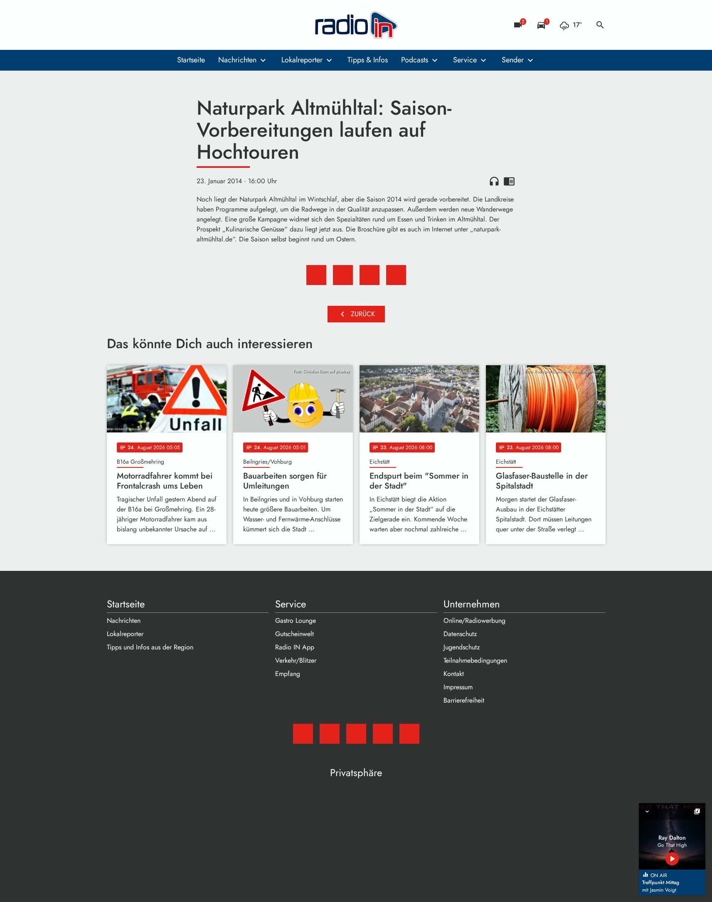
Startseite (191, 59)
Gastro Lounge (295, 620)
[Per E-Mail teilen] (396, 275)
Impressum (458, 687)
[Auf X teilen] (343, 275)
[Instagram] (148, 25)
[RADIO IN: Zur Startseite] (356, 25)
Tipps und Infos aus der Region (150, 647)
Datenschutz (460, 634)
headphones (494, 181)
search (600, 25)
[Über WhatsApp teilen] (369, 275)
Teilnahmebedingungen (475, 660)
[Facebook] (131, 25)
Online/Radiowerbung (474, 620)
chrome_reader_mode (509, 181)
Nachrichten (237, 59)
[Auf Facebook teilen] (316, 275)
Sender (513, 59)
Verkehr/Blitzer (295, 660)
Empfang (287, 673)
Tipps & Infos (367, 59)
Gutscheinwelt (294, 634)
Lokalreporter (302, 59)
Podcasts (414, 59)
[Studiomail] (115, 25)
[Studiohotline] (181, 25)
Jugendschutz (461, 647)
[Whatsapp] (165, 25)
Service (465, 59)
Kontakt (453, 673)
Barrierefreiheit (463, 700)
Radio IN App (294, 647)
